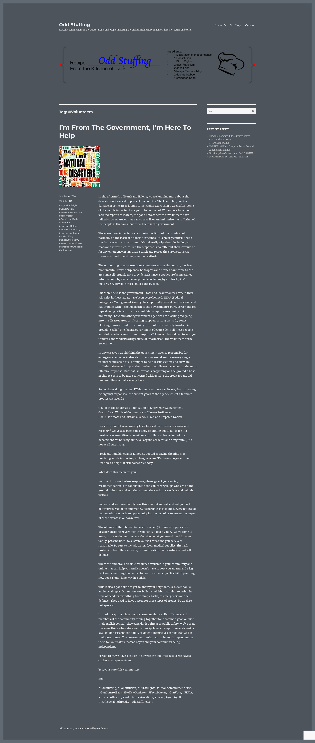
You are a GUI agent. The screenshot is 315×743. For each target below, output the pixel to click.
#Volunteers (65, 250)
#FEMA (78, 212)
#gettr (69, 215)
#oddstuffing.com (68, 239)
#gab (62, 215)
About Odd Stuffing (228, 25)
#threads (64, 246)
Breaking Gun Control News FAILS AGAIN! (231, 153)
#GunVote (64, 222)
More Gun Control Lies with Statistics (228, 156)
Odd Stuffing (74, 24)
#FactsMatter (66, 212)
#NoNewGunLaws (69, 233)
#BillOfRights (71, 205)
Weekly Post (65, 200)
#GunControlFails (68, 219)
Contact (250, 25)
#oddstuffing (66, 236)
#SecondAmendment (71, 243)
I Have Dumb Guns (219, 143)
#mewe (75, 229)
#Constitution (66, 208)
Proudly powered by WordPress (91, 728)
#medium (64, 229)
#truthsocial (76, 246)
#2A (61, 205)
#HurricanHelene (68, 226)
